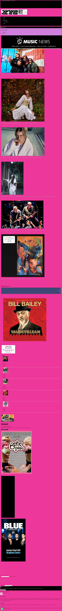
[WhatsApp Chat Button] (2, 609)
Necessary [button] (1, 601)
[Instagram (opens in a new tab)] (3, 5)
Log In (3, 582)
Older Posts (3, 284)
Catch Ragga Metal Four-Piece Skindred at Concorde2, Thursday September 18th (19, 74)
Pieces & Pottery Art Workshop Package (8, 373)
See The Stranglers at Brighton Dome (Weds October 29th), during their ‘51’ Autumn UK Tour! (22, 230)
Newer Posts (3, 283)
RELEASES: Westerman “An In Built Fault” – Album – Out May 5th (16, 278)
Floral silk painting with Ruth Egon (7, 407)
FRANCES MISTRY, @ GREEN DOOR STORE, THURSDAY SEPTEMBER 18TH (19, 123)
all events (4, 413)
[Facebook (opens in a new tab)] (3, 4)
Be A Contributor (3, 564)
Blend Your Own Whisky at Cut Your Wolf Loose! (9, 362)
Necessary (2, 602)
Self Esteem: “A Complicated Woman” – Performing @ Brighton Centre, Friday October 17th (22, 157)
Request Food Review (3, 572)
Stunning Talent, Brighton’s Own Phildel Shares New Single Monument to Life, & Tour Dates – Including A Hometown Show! (28, 196)
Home (3, 578)
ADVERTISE (2, 0)
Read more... (3, 126)
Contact (2, 569)
